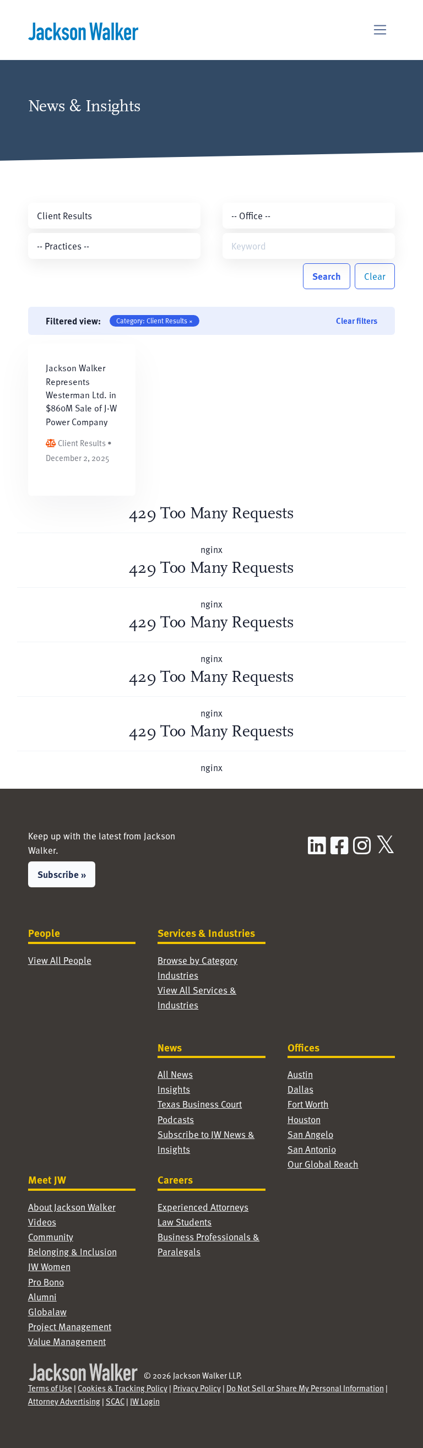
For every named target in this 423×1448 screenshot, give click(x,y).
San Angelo (310, 1134)
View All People (59, 960)
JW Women (49, 1266)
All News (175, 1074)
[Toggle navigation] (380, 30)
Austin (300, 1074)
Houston (304, 1119)
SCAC (115, 1401)
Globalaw (47, 1311)
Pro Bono (46, 1281)
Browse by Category (197, 960)
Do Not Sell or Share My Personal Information (305, 1387)
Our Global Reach (323, 1163)
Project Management (69, 1326)
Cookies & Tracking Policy (122, 1387)
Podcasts (176, 1119)
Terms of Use (50, 1387)
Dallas (300, 1089)
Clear (375, 276)
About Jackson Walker (72, 1206)
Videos (42, 1221)
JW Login (145, 1401)
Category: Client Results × (154, 321)
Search (326, 276)
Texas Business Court (200, 1103)
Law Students (185, 1221)
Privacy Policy (197, 1387)
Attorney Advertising (64, 1401)
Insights (174, 1089)
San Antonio (312, 1149)
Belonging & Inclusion (72, 1251)
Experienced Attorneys (203, 1206)
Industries (178, 974)
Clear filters (356, 320)
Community (50, 1236)
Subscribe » (61, 874)
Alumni (42, 1296)
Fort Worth (308, 1103)
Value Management (67, 1341)
